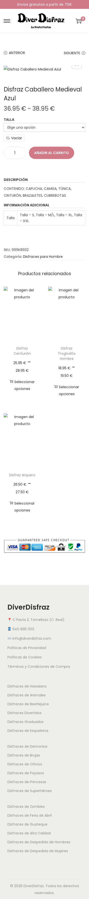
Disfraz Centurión (22, 351)
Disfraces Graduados (25, 721)
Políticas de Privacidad (26, 647)
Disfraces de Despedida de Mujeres (37, 850)
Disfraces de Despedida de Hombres (38, 842)
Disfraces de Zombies (26, 806)
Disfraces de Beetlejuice (28, 704)
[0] (79, 21)
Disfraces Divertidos (24, 712)
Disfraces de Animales (26, 695)
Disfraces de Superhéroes (29, 790)
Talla (9, 119)
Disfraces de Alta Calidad (29, 833)
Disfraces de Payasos (25, 773)
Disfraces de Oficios (24, 764)
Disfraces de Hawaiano (27, 686)
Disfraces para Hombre (43, 256)
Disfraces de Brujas (23, 755)
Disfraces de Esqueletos (27, 730)
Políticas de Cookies (24, 657)
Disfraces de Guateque (27, 824)
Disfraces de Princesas (26, 781)
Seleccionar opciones (24, 385)
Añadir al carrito (51, 152)
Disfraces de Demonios (27, 746)
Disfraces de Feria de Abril (29, 815)
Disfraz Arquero (22, 475)
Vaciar (16, 138)
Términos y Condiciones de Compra (38, 666)
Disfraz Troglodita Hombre (66, 353)
